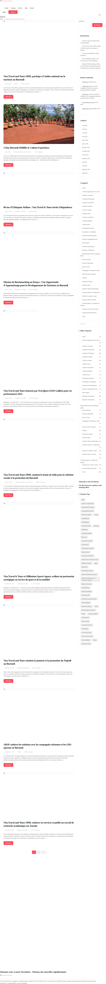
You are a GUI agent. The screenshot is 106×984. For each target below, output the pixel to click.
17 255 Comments (34, 830)
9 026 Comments (36, 668)
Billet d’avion (93, 82)
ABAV (16, 83)
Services (20, 8)
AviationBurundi (85, 518)
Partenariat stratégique (86, 591)
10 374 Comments (33, 289)
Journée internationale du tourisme (89, 574)
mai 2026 (84, 129)
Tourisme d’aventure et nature (89, 296)
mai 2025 (84, 162)
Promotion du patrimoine (88, 246)
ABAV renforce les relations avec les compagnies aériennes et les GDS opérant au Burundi (90, 96)
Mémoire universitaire (86, 584)
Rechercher (81, 21)
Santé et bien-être (86, 259)
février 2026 (85, 140)
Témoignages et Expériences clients (91, 270)
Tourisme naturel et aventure (89, 299)
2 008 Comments (25, 83)
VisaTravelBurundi (86, 640)
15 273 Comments (35, 583)
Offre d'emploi (85, 243)
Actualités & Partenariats (88, 199)
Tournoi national (85, 621)
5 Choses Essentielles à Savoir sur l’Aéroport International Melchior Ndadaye (89, 88)
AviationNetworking (86, 526)
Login (4, 12)
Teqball (83, 613)
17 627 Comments (33, 398)
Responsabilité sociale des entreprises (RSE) (89, 407)
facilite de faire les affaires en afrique (90, 559)
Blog (26, 8)
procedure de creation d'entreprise (89, 599)
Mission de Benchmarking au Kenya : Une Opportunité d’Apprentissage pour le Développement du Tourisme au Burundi (90, 66)
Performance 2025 (86, 595)
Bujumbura (96, 526)
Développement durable (88, 228)
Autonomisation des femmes (88, 507)
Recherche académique (87, 606)
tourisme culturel (86, 285)
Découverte (84, 537)
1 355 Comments (38, 152)
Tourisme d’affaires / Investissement (91, 292)
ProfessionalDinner (86, 602)
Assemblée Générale (87, 206)
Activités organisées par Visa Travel (22, 152)
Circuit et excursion (87, 210)
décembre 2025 (86, 147)
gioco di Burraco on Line (88, 102)
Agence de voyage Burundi (88, 503)
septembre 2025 (86, 158)
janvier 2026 (85, 143)
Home (1, 19)
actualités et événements (23, 668)
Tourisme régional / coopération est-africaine (89, 461)
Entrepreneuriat (85, 544)
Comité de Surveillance (88, 217)
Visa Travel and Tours (86, 632)
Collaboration (85, 529)
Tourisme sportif (85, 617)
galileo (95, 563)
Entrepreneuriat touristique (87, 548)
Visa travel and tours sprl (87, 636)
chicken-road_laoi (86, 86)
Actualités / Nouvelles (20, 211)
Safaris (96, 606)
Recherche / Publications (88, 250)
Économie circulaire (86, 643)
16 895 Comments (40, 482)
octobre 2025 (85, 155)
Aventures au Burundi (86, 514)
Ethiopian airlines (85, 552)
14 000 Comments (28, 752)
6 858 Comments (32, 211)
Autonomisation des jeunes (87, 511)
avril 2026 (84, 133)
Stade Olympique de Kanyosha (88, 610)
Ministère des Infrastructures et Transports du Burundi (88, 579)
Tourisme (84, 277)
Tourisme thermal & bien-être (89, 312)
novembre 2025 (86, 151)
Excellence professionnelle (87, 555)
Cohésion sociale (86, 213)
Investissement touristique (87, 570)
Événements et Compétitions (89, 232)
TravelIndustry (85, 628)
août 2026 (84, 125)
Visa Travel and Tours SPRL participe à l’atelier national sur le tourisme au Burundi (90, 48)
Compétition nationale (86, 533)
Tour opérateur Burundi (87, 625)
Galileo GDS (84, 567)
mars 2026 (84, 136)
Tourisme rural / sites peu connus (90, 309)
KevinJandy (85, 94)
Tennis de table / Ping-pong (89, 274)
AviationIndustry (85, 522)
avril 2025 (84, 165)
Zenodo (94, 640)
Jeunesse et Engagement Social (89, 239)
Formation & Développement (89, 235)
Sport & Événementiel (87, 263)
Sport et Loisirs (86, 266)
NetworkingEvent (85, 587)
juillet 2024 (85, 173)
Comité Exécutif (86, 224)
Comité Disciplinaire (87, 221)
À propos (13, 8)
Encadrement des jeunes (87, 541)
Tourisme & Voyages (87, 281)
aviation (96, 514)
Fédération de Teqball (86, 563)
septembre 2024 (86, 169)
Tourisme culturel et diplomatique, (90, 288)
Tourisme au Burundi (92, 613)
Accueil (6, 8)
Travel (83, 316)
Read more (8, 96)
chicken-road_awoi (87, 108)
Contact (32, 8)
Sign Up (13, 12)
